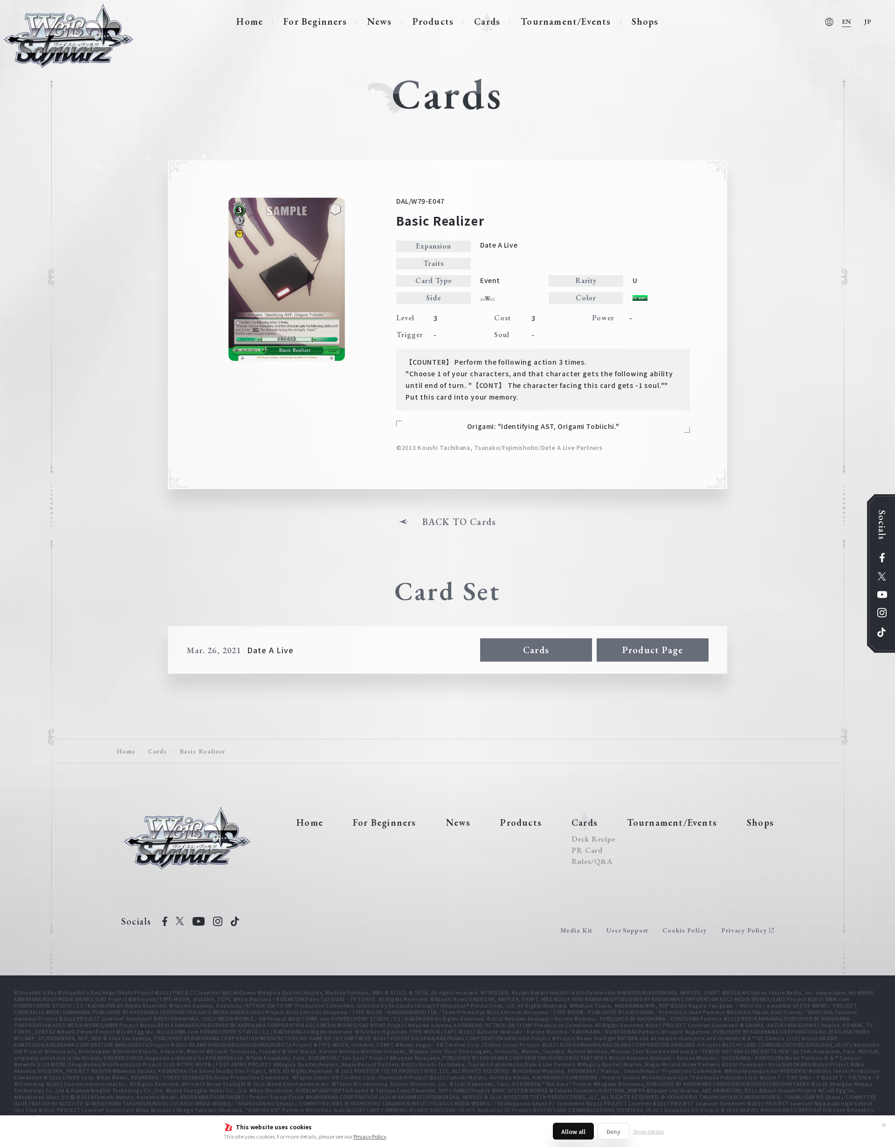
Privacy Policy (369, 1136)
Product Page (652, 650)
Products (433, 21)
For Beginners (315, 21)
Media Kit (576, 930)
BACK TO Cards (459, 521)
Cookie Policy (684, 930)
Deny (613, 1131)
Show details (648, 1131)
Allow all (573, 1131)
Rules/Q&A (592, 861)
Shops (645, 21)
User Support (627, 930)
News (379, 21)
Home (249, 21)
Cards (487, 21)
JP (868, 21)
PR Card (587, 850)
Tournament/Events (566, 21)
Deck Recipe (593, 839)
